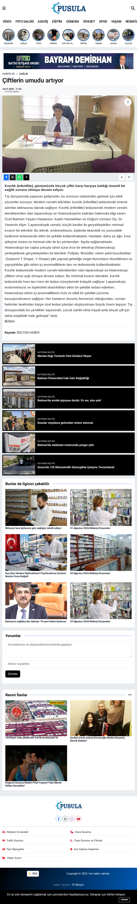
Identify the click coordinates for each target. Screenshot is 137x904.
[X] (65, 819)
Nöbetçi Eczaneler (18, 832)
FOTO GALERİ (25, 21)
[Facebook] (59, 819)
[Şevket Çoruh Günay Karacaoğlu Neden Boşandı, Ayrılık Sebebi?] (101, 718)
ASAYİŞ (43, 21)
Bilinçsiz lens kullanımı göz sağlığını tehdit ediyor (33, 528)
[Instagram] (72, 819)
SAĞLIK (23, 73)
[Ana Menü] (4, 8)
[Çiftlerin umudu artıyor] (68, 134)
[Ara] (133, 8)
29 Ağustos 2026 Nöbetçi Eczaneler (90, 621)
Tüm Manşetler (15, 849)
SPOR (103, 21)
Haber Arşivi (14, 858)
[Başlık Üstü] (68, 61)
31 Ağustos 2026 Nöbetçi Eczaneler (90, 528)
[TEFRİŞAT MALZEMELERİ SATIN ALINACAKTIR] (36, 718)
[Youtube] (78, 819)
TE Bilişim (78, 884)
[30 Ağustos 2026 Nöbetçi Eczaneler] (101, 552)
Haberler (8, 73)
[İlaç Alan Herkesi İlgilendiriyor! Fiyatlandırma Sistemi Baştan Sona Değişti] (36, 552)
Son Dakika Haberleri (86, 849)
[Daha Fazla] (26, 177)
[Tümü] (130, 695)
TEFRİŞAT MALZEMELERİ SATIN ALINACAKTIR (31, 737)
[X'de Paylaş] (13, 177)
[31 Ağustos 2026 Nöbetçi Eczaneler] (101, 507)
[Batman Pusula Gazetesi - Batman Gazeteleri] (68, 8)
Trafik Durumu (14, 840)
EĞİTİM (57, 21)
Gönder (13, 674)
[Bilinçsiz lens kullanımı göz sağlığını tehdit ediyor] (36, 507)
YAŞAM (116, 21)
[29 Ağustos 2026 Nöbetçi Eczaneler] (101, 600)
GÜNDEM (72, 21)
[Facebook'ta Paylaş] (6, 177)
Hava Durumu (83, 832)
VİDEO (7, 21)
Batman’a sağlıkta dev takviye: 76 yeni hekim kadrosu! (35, 621)
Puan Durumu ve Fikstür (88, 840)
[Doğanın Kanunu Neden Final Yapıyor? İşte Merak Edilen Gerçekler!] (36, 763)
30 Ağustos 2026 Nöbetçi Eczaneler (90, 573)
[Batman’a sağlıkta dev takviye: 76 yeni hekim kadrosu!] (36, 600)
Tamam (124, 899)
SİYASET (89, 21)
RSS (34, 873)
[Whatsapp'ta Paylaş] (19, 177)
